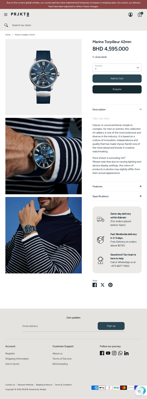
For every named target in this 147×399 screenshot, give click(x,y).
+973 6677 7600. (120, 265)
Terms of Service (62, 358)
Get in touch (12, 363)
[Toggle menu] (5, 14)
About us (58, 353)
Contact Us (10, 385)
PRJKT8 (25, 389)
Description (99, 109)
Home (8, 35)
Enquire (117, 89)
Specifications (101, 196)
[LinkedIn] (126, 353)
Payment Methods (25, 385)
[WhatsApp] (120, 353)
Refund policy (60, 363)
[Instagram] (114, 353)
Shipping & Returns (44, 385)
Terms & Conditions (63, 385)
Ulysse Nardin (101, 57)
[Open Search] (6, 25)
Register (10, 353)
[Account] (130, 12)
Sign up (111, 325)
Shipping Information (17, 358)
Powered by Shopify (37, 389)
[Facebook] (102, 353)
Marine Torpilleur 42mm (25, 35)
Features (98, 186)
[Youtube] (108, 353)
